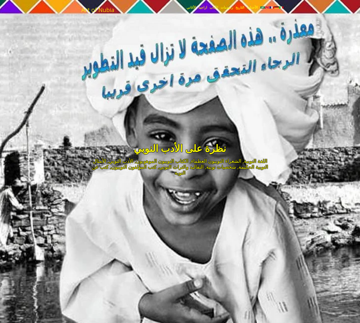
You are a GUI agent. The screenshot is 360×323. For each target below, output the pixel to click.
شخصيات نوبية (221, 166)
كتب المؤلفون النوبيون (134, 166)
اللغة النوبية (255, 161)
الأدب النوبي (121, 161)
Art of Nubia (97, 10)
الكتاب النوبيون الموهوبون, (162, 161)
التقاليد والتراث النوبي (181, 166)
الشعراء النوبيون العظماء (216, 161)
